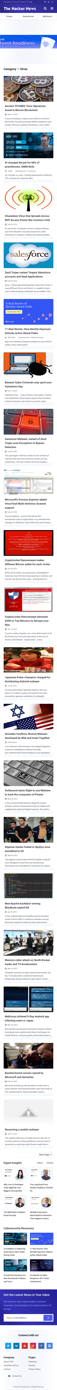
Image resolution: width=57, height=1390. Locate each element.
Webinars (47, 16)
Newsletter (28, 16)
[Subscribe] (48, 1318)
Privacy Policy (34, 1369)
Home (9, 16)
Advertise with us (11, 1365)
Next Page (45, 1154)
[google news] (49, 1346)
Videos (40, 1163)
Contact (7, 1369)
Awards (32, 1365)
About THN (8, 1362)
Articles (50, 1163)
